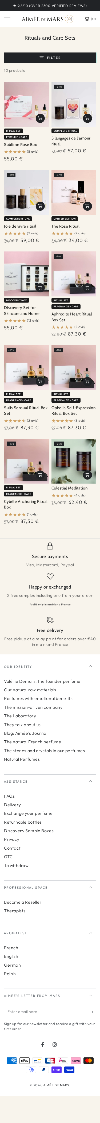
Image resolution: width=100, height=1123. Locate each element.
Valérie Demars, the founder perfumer (43, 681)
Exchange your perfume (28, 813)
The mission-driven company (33, 707)
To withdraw (16, 865)
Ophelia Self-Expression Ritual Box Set (73, 410)
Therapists (15, 910)
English (11, 956)
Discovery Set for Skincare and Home (21, 310)
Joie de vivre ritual (20, 226)
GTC (8, 856)
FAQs (9, 796)
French (11, 947)
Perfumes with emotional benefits (38, 698)
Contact (12, 848)
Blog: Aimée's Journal (25, 733)
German (12, 965)
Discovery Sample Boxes (29, 830)
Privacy (11, 839)
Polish (10, 973)
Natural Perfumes (22, 759)
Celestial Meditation (69, 488)
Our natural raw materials (30, 689)
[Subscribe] (93, 1012)
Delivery (12, 804)
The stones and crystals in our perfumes (44, 750)
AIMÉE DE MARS (56, 1085)
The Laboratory (20, 715)
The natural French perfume (32, 741)
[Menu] (7, 19)
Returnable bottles (23, 822)
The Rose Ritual (65, 226)
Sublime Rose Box (20, 144)
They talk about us (22, 724)
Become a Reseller (23, 902)
